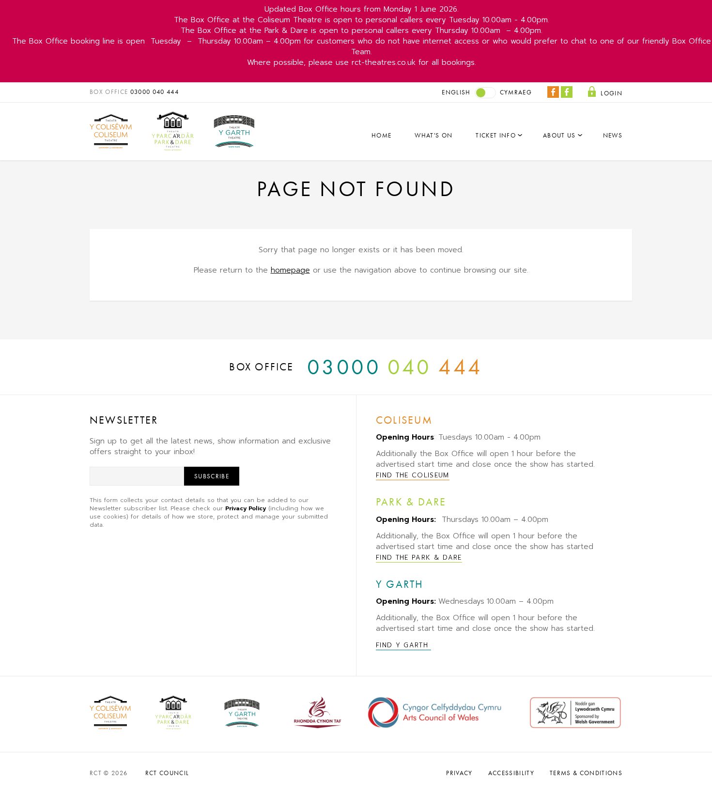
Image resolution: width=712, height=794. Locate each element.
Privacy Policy (245, 508)
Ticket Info (496, 135)
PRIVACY (459, 773)
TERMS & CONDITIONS (586, 773)
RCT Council (167, 773)
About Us (559, 135)
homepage (290, 270)
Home (381, 135)
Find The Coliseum (412, 475)
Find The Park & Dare (419, 557)
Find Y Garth (403, 645)
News (612, 135)
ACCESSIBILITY (511, 773)
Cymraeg (516, 92)
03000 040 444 (154, 92)
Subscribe (211, 476)
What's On (433, 135)
